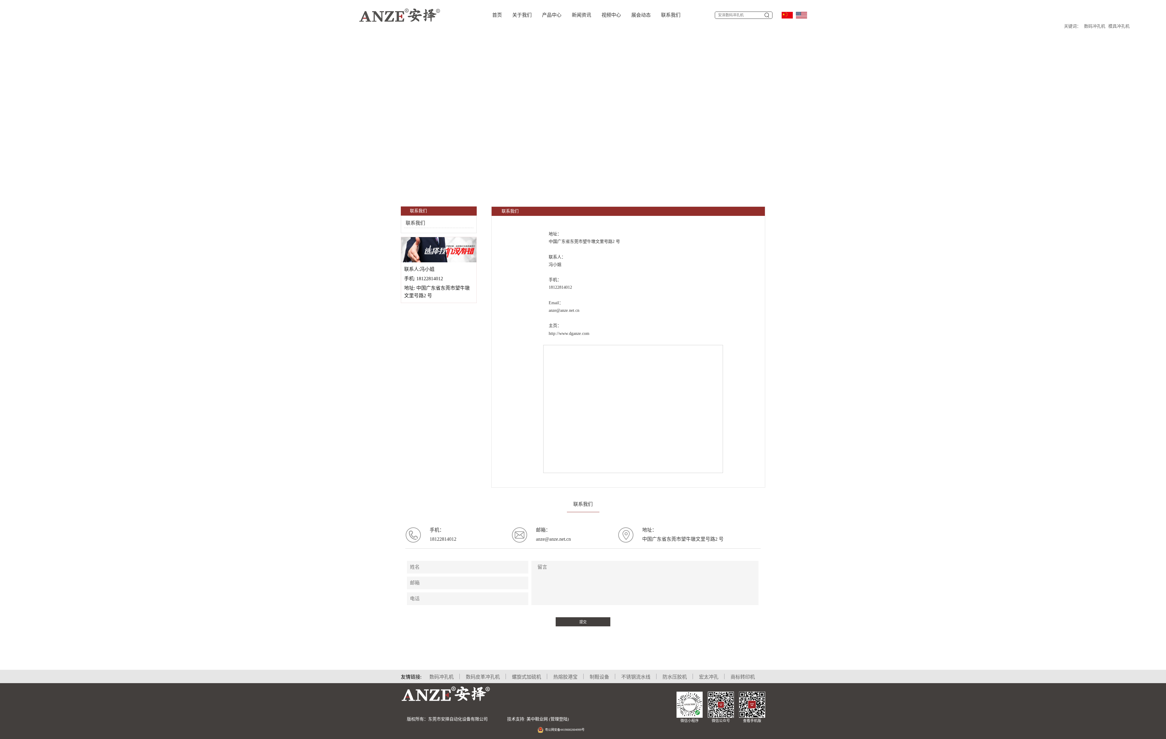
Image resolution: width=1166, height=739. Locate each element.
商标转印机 (743, 676)
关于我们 (522, 15)
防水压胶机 (675, 676)
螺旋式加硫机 (526, 676)
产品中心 (551, 15)
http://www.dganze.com (569, 333)
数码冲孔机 (1094, 26)
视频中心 (611, 15)
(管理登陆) (559, 719)
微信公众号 (721, 721)
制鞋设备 (599, 676)
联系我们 (670, 15)
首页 (497, 15)
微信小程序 (689, 721)
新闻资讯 (581, 15)
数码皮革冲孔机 (483, 676)
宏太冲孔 (708, 676)
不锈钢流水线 (635, 676)
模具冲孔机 (1119, 26)
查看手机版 (752, 721)
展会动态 (641, 15)
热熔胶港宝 (565, 676)
